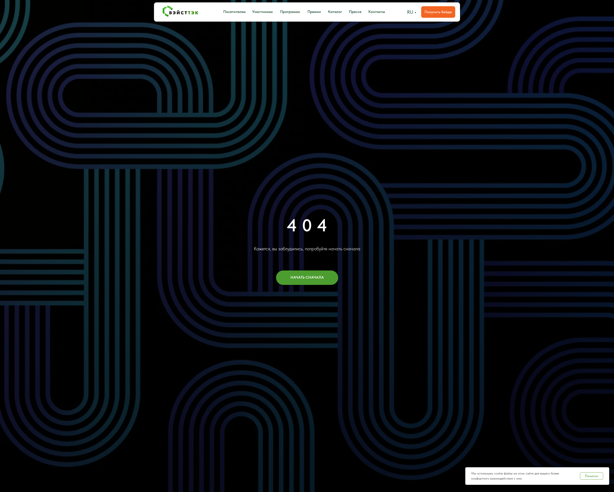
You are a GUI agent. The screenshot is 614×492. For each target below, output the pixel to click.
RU (410, 12)
